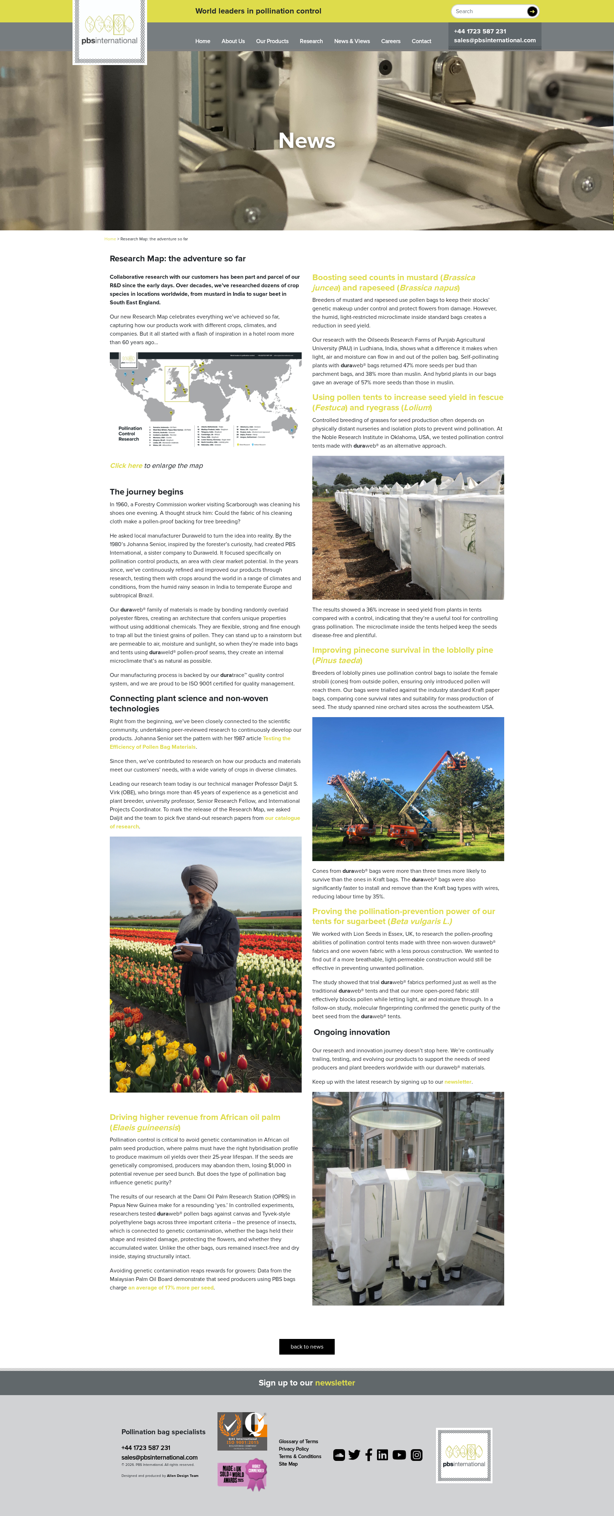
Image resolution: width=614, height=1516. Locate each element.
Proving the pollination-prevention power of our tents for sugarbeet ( (403, 916)
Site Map (288, 1464)
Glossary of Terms (298, 1441)
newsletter (335, 1383)
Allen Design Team (183, 1476)
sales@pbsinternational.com (495, 40)
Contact (421, 41)
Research (311, 41)
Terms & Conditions (300, 1456)
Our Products (272, 41)
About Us (233, 41)
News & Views (352, 41)
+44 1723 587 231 (480, 31)
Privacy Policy (294, 1449)
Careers (390, 41)
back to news (307, 1346)
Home (202, 41)
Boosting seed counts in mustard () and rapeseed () (393, 282)
